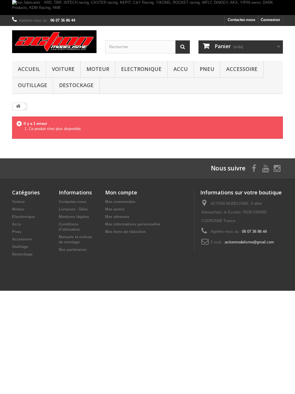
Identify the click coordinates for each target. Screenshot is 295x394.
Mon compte (121, 192)
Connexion (270, 20)
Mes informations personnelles (132, 224)
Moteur (97, 68)
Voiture (63, 68)
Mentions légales (74, 217)
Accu (180, 68)
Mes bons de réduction (125, 232)
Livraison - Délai (73, 209)
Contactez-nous (241, 20)
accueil (29, 68)
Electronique (141, 68)
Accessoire (242, 68)
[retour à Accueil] (18, 106)
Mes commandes (120, 202)
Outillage (32, 85)
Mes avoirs (114, 209)
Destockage (76, 85)
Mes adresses (117, 217)
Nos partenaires (73, 249)
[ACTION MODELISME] (54, 41)
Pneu (207, 68)
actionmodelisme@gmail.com (249, 242)
